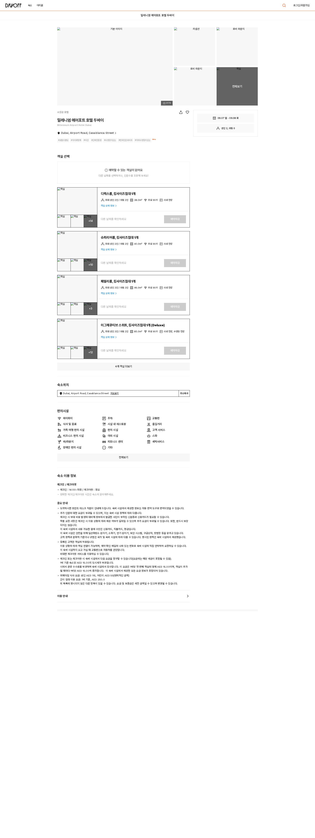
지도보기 (114, 393)
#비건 (86, 140)
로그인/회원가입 (301, 5)
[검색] (284, 5)
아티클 (40, 5)
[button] (77, 201)
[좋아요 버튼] (187, 112)
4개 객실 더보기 (123, 366)
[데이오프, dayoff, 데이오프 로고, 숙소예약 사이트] (13, 5)
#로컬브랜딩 (63, 140)
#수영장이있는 (110, 140)
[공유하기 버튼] (180, 112)
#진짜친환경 (96, 140)
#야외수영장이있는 (142, 140)
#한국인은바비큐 (125, 140)
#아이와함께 (76, 140)
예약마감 (175, 219)
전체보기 (123, 457)
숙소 (30, 5)
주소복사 (184, 393)
